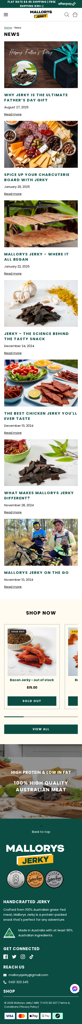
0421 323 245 (18, 982)
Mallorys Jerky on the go (36, 572)
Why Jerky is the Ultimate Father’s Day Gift (36, 97)
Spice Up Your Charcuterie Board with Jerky (37, 177)
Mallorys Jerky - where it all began (36, 256)
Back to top (41, 832)
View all (41, 729)
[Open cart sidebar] (75, 14)
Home (8, 28)
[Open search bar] (67, 14)
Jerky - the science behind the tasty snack (36, 336)
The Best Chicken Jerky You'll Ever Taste (40, 416)
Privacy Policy (29, 1007)
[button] (74, 988)
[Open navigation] (6, 14)
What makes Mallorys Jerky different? (39, 495)
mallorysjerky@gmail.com (28, 975)
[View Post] (41, 64)
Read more (13, 114)
